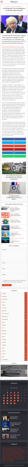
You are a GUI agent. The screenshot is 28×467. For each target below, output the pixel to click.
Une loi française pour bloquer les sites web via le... (15, 215)
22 (7, 400)
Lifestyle (10, 454)
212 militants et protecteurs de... (14, 417)
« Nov (3, 406)
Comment (4, 249)
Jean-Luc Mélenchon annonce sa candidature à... (15, 436)
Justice (4, 454)
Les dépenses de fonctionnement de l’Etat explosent (15, 234)
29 (7, 403)
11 (18, 395)
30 (11, 403)
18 (18, 398)
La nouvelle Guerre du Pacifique (15, 241)
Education (22, 450)
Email (3, 268)
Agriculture (11, 448)
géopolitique (14, 452)
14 (3, 398)
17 (14, 398)
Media (4, 456)
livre (15, 454)
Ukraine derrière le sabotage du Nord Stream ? (16, 227)
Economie (13, 6)
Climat (4, 450)
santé (10, 458)
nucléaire (22, 456)
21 (3, 400)
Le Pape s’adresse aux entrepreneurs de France (15, 221)
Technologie (16, 213)
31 (14, 403)
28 (3, 403)
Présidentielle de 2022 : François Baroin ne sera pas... (15, 424)
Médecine (16, 456)
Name (4, 262)
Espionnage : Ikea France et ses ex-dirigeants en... (14, 430)
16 (11, 398)
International (19, 6)
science (15, 458)
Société (20, 458)
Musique (10, 456)
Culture (9, 450)
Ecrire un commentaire (17, 13)
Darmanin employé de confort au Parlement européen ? (15, 210)
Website (4, 274)
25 (18, 400)
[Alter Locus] (14, 1)
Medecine (20, 454)
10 (14, 395)
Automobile (18, 448)
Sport (4, 460)
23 (11, 400)
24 (14, 400)
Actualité (8, 6)
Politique (16, 207)
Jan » (7, 406)
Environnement (6, 452)
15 (7, 398)
